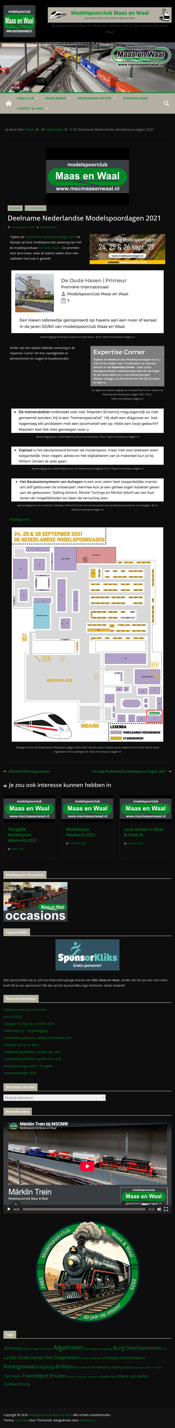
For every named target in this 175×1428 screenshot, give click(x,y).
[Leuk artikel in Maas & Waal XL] (146, 798)
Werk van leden (133, 1376)
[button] (36, 98)
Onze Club (25, 98)
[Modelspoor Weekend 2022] (88, 798)
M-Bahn (64, 1366)
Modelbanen (55, 98)
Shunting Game (135, 98)
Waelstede (93, 1376)
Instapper (111, 1357)
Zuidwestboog (16, 1384)
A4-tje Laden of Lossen (37, 1349)
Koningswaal (18, 1366)
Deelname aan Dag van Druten (25, 1009)
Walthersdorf (108, 1376)
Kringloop (45, 1367)
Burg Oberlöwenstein (137, 1347)
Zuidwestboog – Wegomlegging (25, 1031)
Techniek (12, 1376)
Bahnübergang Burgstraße (98, 1348)
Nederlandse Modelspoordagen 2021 (50, 237)
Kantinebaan (132, 1357)
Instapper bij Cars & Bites (21, 1045)
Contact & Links (30, 108)
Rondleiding (100, 1367)
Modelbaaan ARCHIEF (94, 98)
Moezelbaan (82, 1367)
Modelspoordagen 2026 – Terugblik (27, 1066)
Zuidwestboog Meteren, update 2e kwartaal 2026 (37, 1038)
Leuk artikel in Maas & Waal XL (144, 832)
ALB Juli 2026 (12, 1017)
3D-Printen (12, 1348)
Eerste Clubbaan (91, 1358)
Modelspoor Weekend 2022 (80, 832)
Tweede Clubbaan (77, 1376)
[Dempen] (159, 1209)
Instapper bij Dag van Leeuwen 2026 (28, 1024)
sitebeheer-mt (48, 227)
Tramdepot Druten (44, 1375)
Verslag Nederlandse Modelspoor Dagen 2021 (129, 771)
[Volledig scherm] (166, 1209)
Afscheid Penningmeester (29, 771)
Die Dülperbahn (62, 1357)
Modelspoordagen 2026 (19, 1073)
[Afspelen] (9, 1209)
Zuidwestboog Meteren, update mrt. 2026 (32, 1059)
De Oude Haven (35, 208)
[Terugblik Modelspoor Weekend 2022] (29, 798)
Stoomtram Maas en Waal (147, 1367)
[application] (87, 1166)
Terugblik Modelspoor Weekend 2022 (22, 834)
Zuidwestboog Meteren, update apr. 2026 (32, 1052)
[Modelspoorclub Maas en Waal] (87, 45)
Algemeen (15, 208)
